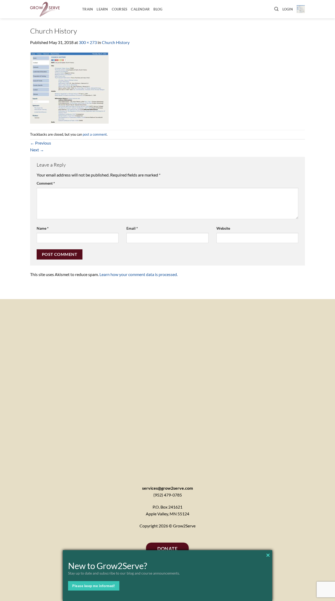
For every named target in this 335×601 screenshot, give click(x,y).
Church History (116, 42)
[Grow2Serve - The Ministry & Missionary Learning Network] (52, 9)
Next (37, 149)
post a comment (95, 134)
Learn (102, 9)
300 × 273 (88, 42)
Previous (40, 142)
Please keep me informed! (93, 586)
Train (87, 9)
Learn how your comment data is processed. (138, 274)
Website (223, 228)
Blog (157, 9)
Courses (119, 9)
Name (43, 228)
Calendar (140, 9)
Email (132, 228)
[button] (276, 9)
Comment (46, 183)
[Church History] (69, 87)
